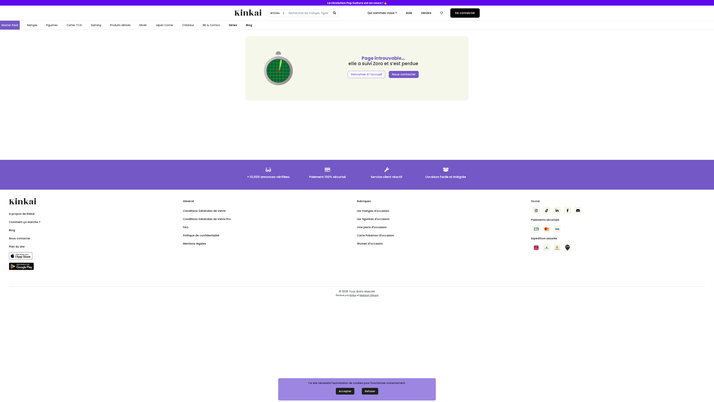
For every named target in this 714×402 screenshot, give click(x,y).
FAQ (185, 227)
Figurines (52, 25)
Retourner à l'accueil (366, 74)
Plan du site (17, 246)
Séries (233, 25)
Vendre (426, 13)
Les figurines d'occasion (373, 219)
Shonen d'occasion (370, 243)
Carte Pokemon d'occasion (375, 235)
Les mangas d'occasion (373, 211)
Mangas (32, 25)
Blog (249, 25)
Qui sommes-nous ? (382, 13)
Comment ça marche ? (24, 222)
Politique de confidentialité (201, 235)
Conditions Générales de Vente (204, 211)
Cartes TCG (74, 25)
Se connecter (465, 13)
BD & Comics (211, 25)
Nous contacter (404, 74)
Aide (409, 13)
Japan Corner (164, 25)
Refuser (370, 391)
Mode (143, 25)
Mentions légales (194, 243)
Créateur (188, 25)
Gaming (96, 25)
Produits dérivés (120, 25)
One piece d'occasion (372, 227)
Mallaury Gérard (369, 295)
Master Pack (9, 25)
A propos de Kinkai (21, 214)
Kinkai (248, 13)
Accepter (345, 391)
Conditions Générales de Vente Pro (207, 219)
